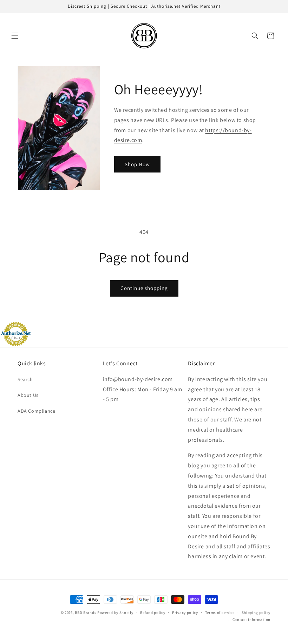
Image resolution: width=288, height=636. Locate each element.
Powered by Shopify (115, 612)
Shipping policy (256, 612)
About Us (28, 395)
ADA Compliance (36, 411)
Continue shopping (144, 288)
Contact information (251, 619)
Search (25, 379)
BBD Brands (85, 612)
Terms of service (220, 612)
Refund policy (152, 612)
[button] (14, 35)
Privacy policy (185, 612)
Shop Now (137, 164)
